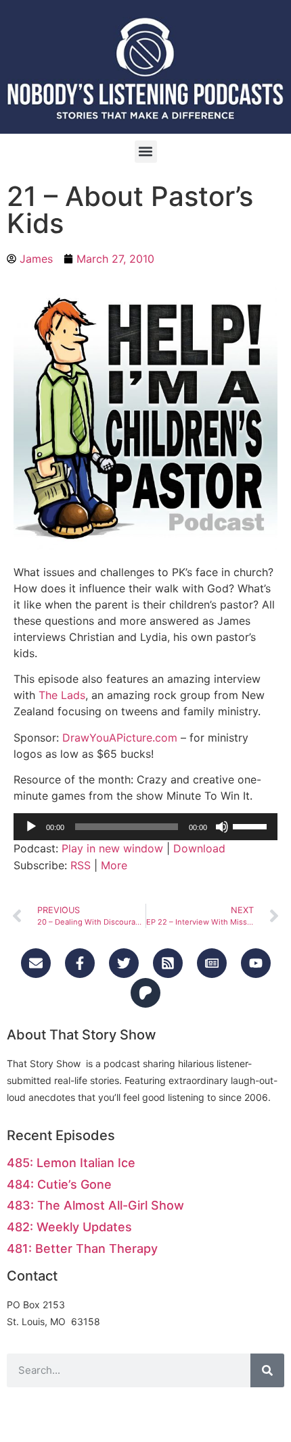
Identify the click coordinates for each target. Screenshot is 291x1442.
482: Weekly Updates (69, 1227)
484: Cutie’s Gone (59, 1184)
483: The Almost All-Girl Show (95, 1205)
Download (199, 848)
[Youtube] (256, 963)
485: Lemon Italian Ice (71, 1163)
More (114, 865)
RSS (80, 865)
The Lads (62, 695)
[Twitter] (124, 963)
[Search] (267, 1370)
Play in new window (112, 848)
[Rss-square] (168, 963)
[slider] (252, 825)
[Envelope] (36, 963)
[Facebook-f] (80, 963)
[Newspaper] (212, 963)
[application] (145, 826)
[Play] (31, 826)
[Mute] (222, 826)
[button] (146, 151)
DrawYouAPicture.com (119, 737)
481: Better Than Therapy (82, 1248)
